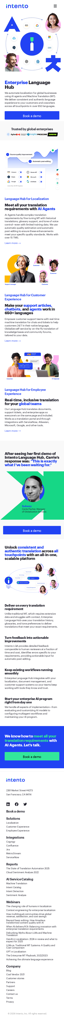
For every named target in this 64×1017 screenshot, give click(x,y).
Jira (8, 849)
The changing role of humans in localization (29, 906)
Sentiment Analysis (16, 895)
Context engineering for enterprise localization (30, 910)
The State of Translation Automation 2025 (28, 868)
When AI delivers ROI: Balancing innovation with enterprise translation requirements (31, 927)
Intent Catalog (13, 887)
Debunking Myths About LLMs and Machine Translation (29, 934)
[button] (55, 6)
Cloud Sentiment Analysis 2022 (22, 872)
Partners (10, 982)
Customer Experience (17, 826)
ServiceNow (12, 857)
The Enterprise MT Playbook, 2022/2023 (27, 955)
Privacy (10, 1001)
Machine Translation (16, 883)
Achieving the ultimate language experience (29, 959)
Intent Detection (15, 891)
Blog (8, 970)
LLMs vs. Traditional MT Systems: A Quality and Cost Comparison (30, 946)
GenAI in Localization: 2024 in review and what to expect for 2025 (31, 940)
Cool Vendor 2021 (15, 974)
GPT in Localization (16, 951)
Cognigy (10, 841)
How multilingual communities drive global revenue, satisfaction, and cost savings (28, 915)
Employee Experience (17, 830)
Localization (12, 822)
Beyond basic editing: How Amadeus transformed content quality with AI (25, 921)
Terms (9, 997)
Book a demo (16, 811)
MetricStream (13, 853)
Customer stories (15, 978)
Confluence (12, 845)
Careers (10, 990)
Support (10, 986)
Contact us (12, 993)
